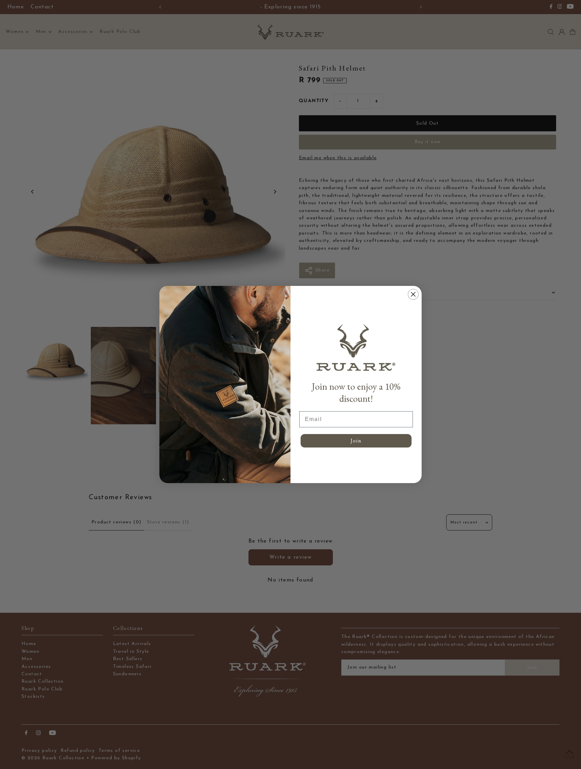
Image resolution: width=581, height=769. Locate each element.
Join (356, 440)
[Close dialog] (413, 294)
